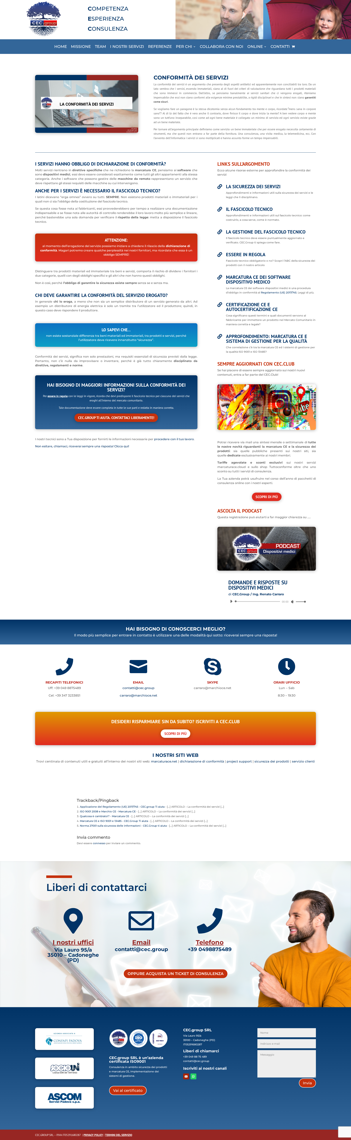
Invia (307, 1083)
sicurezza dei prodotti (271, 761)
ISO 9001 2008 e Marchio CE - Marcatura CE (108, 811)
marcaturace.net (164, 761)
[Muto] (292, 601)
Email (141, 942)
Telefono (210, 942)
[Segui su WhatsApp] (193, 1076)
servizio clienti (303, 761)
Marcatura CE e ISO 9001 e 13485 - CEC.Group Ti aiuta (114, 821)
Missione (81, 47)
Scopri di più (267, 496)
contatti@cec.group (138, 688)
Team (100, 47)
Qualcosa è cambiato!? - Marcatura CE (104, 816)
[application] (266, 601)
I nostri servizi (127, 47)
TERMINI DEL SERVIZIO (118, 1135)
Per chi (184, 47)
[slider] (300, 601)
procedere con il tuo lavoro (174, 439)
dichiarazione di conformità (202, 761)
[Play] (231, 601)
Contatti (280, 47)
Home (60, 47)
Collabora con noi (221, 47)
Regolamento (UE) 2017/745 (279, 292)
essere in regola (58, 396)
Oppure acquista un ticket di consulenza (176, 973)
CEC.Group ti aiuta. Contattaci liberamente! (116, 417)
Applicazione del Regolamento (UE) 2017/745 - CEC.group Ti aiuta (122, 806)
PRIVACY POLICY (93, 1135)
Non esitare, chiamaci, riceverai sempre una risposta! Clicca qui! (82, 446)
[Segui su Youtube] (186, 1076)
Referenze (160, 47)
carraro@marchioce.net (138, 695)
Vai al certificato (128, 1090)
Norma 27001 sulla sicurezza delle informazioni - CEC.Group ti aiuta (123, 825)
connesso (99, 843)
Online (255, 47)
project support (239, 761)
